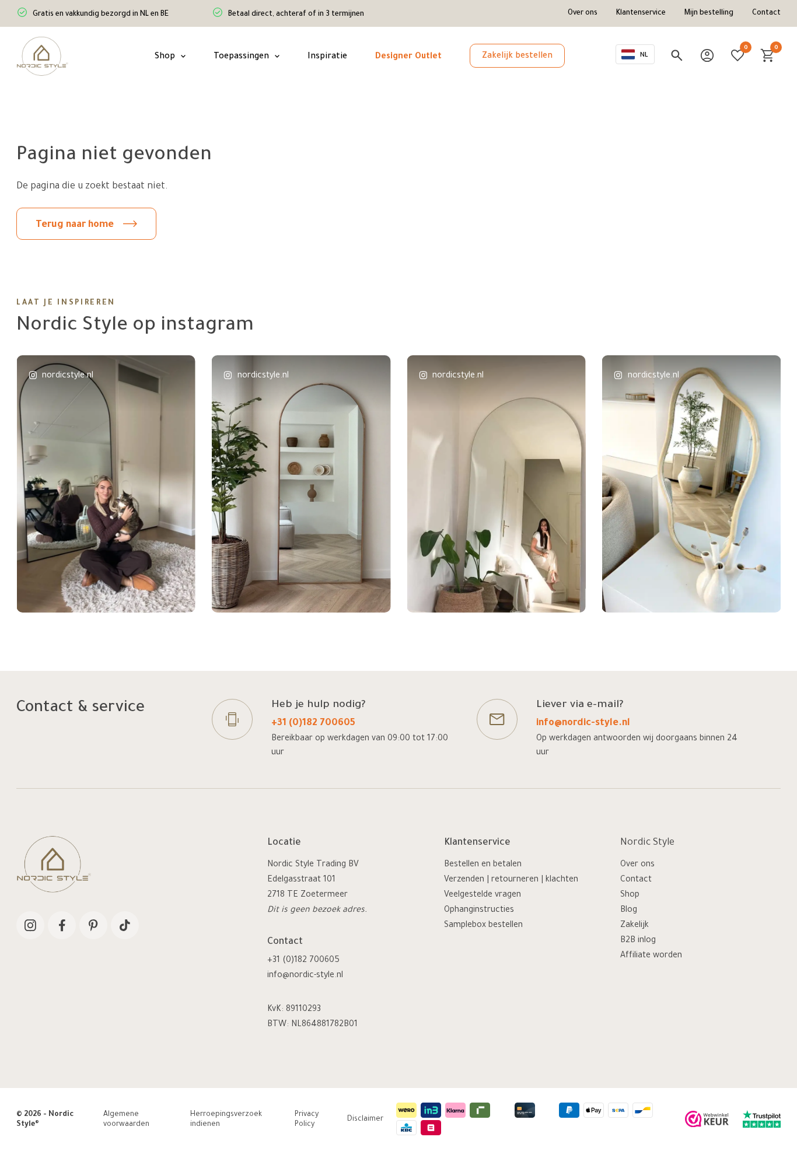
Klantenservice (641, 13)
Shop (629, 895)
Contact (766, 13)
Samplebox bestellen (483, 925)
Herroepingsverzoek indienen (226, 1120)
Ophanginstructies (479, 910)
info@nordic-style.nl (583, 723)
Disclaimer (365, 1119)
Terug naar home (75, 225)
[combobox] (635, 54)
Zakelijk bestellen (517, 56)
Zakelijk (634, 925)
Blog (628, 910)
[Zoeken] (677, 55)
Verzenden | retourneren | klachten (511, 880)
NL (644, 56)
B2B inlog (638, 941)
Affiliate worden (651, 956)
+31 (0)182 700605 (313, 723)
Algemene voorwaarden (126, 1120)
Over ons (582, 13)
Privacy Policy (307, 1120)
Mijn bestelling (708, 13)
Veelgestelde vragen (482, 895)
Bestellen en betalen (483, 865)
